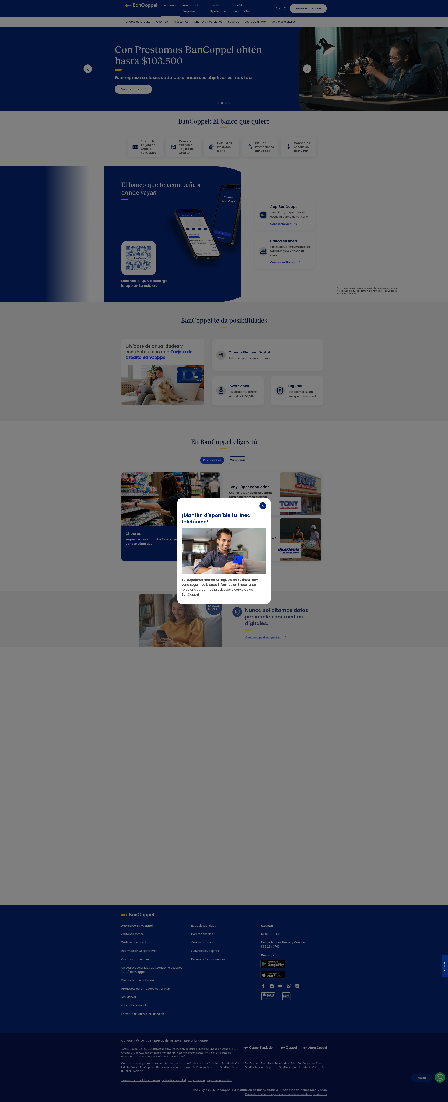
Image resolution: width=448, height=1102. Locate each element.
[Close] (262, 505)
